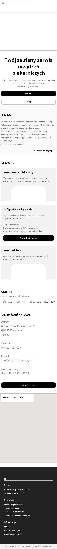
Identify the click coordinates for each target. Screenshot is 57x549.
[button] (53, 7)
